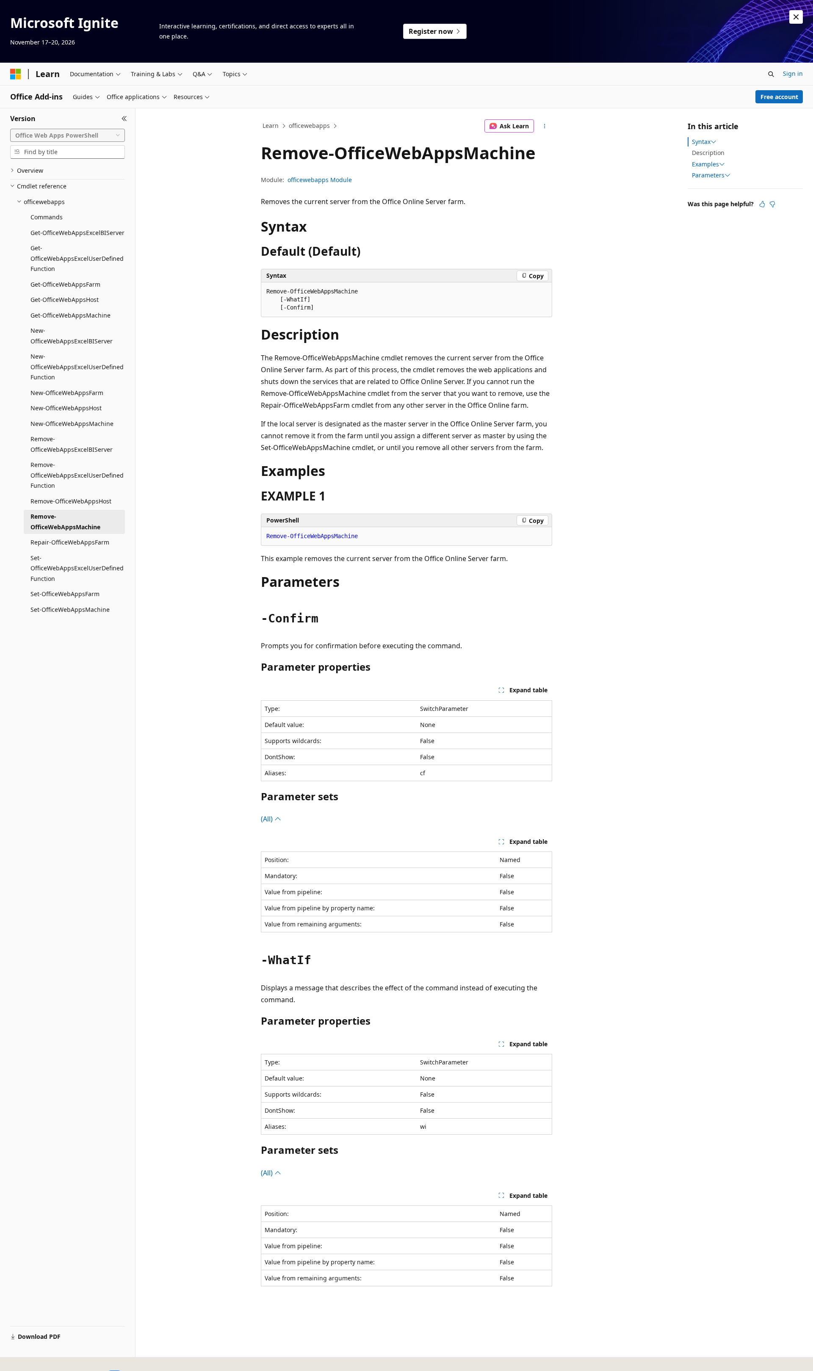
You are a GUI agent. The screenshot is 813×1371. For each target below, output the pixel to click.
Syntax (701, 142)
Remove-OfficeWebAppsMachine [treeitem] (65, 521)
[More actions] (544, 126)
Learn (271, 126)
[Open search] (771, 74)
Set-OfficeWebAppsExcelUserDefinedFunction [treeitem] (77, 568)
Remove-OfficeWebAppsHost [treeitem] (70, 501)
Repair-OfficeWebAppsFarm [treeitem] (69, 542)
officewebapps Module (320, 180)
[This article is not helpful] (772, 204)
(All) (267, 819)
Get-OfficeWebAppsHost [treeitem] (64, 300)
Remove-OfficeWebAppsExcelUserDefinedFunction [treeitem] (77, 475)
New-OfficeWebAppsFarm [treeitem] (66, 393)
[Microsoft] (15, 74)
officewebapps (309, 126)
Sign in (793, 73)
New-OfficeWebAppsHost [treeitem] (66, 408)
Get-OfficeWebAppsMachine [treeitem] (70, 315)
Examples (705, 164)
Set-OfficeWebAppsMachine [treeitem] (70, 609)
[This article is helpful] (762, 204)
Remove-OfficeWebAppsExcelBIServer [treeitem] (71, 444)
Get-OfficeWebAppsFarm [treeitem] (65, 284)
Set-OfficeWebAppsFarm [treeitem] (65, 594)
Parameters (708, 175)
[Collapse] (124, 118)
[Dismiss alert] (796, 17)
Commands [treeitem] (46, 217)
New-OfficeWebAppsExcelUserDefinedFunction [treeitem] (77, 366)
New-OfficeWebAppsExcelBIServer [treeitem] (71, 335)
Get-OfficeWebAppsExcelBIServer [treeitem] (77, 233)
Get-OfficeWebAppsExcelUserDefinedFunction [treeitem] (77, 258)
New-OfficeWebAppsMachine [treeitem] (71, 424)
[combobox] (67, 135)
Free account (779, 97)
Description (708, 153)
